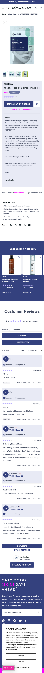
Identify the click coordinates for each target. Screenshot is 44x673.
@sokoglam (24, 557)
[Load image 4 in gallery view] (25, 74)
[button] (2, 7)
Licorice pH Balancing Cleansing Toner (10, 281)
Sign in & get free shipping (22, 109)
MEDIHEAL (8, 84)
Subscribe (38, 612)
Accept (21, 655)
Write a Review (26, 343)
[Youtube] (20, 620)
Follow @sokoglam (21, 565)
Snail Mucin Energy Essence (30, 281)
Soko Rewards (15, 193)
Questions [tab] (16, 330)
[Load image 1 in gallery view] (5, 74)
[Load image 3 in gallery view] (18, 74)
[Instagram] (8, 620)
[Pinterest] (14, 620)
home (4, 14)
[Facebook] (3, 620)
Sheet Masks (12, 14)
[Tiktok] (25, 620)
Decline (21, 661)
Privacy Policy (11, 649)
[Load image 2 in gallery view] (12, 74)
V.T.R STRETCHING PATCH (29, 14)
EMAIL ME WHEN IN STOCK (18, 104)
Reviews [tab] (6, 330)
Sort (23, 350)
